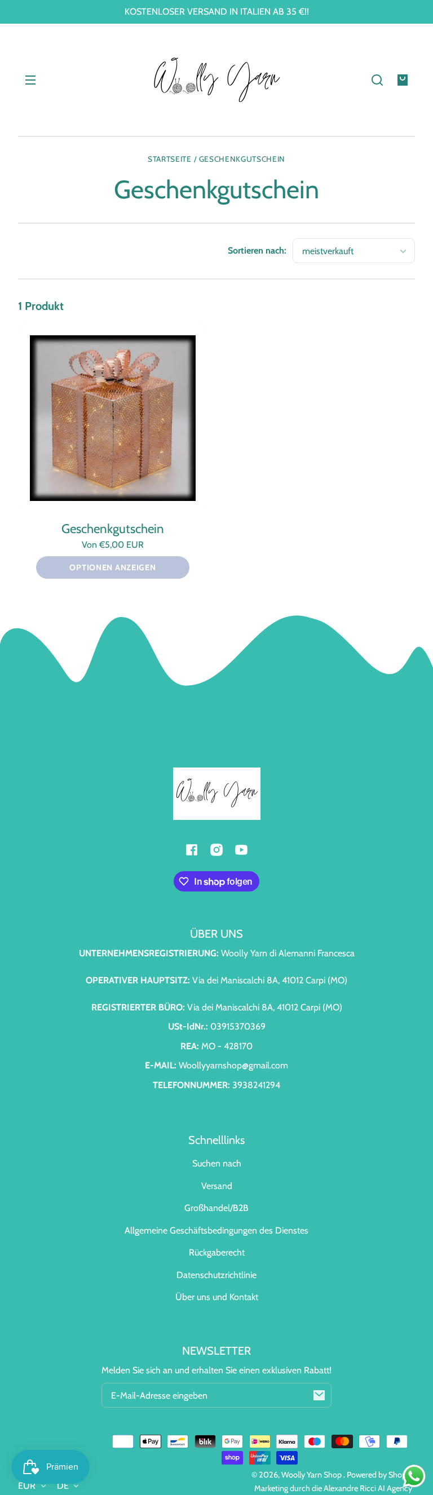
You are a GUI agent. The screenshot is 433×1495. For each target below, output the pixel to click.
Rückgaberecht (217, 1252)
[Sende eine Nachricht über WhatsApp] (414, 1476)
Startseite (170, 159)
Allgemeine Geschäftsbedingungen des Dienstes (216, 1230)
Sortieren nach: (257, 250)
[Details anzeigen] (112, 418)
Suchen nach (216, 1163)
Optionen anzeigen (112, 567)
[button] (377, 80)
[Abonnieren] (319, 1395)
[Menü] (30, 80)
